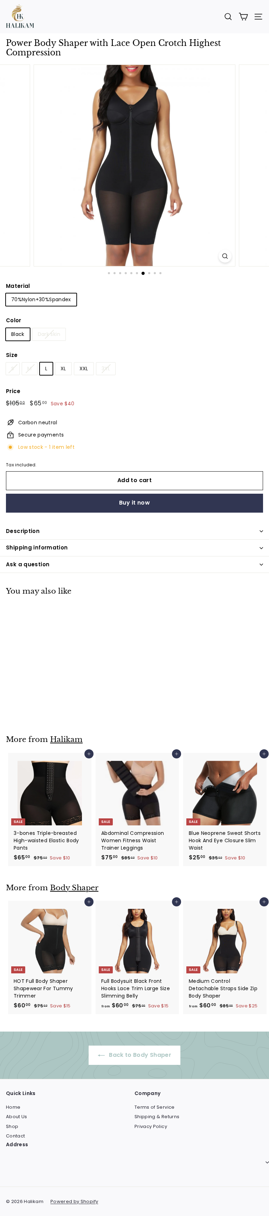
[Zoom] (225, 256)
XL (63, 368)
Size (12, 355)
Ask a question (27, 564)
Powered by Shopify (74, 1201)
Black (18, 334)
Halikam (66, 739)
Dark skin (49, 334)
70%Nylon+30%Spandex (41, 299)
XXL (84, 368)
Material (18, 286)
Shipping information (37, 547)
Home (13, 1107)
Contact (15, 1136)
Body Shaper (74, 887)
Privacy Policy (150, 1126)
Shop (12, 1126)
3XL (106, 368)
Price (13, 391)
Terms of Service (154, 1107)
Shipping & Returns (156, 1116)
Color (13, 320)
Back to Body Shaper (139, 1055)
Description (23, 531)
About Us (16, 1116)
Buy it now (134, 503)
